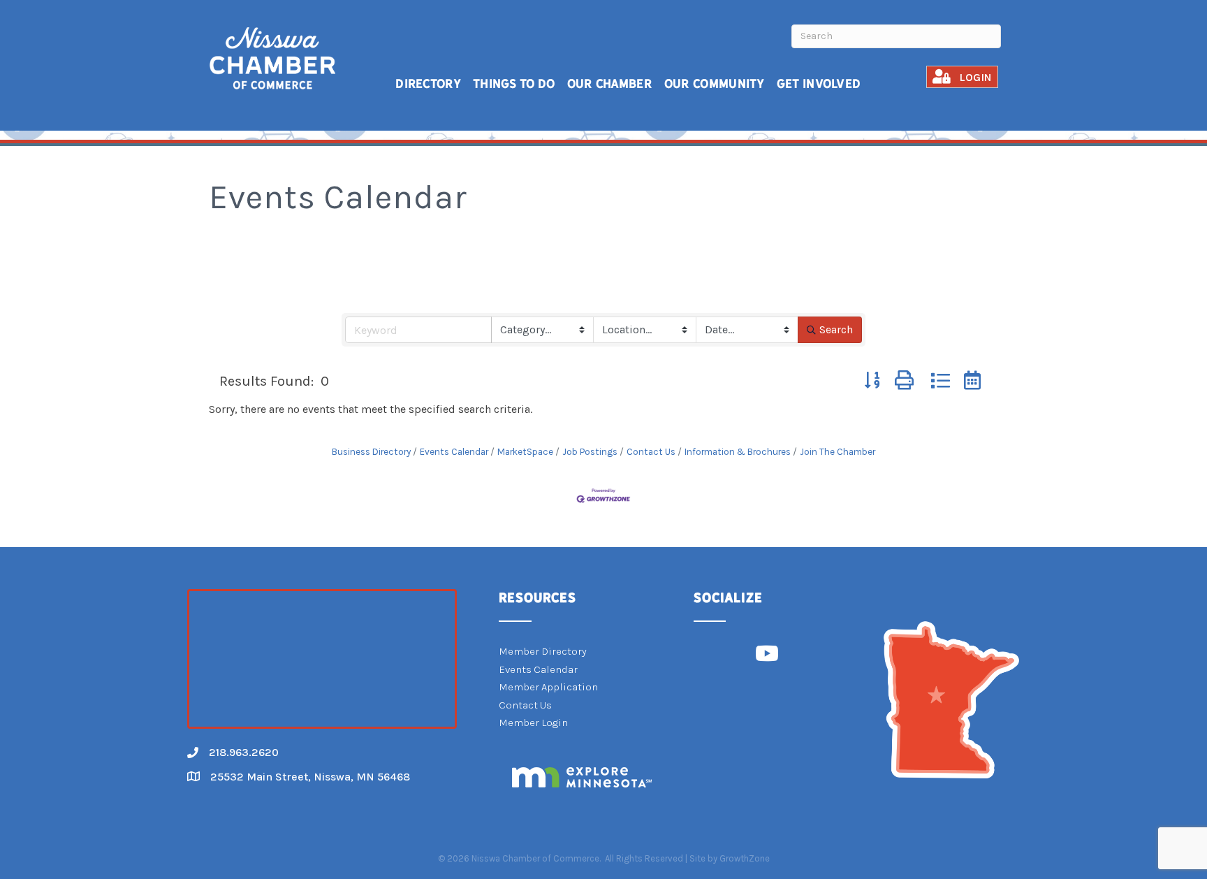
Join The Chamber (837, 451)
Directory (428, 83)
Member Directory (543, 651)
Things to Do (514, 83)
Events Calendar (454, 451)
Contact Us (651, 451)
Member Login (533, 722)
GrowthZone (744, 858)
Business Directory (371, 451)
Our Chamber (609, 83)
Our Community (714, 83)
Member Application (548, 687)
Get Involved (819, 83)
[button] (872, 381)
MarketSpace (525, 451)
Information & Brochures (738, 451)
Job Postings (589, 451)
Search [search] (836, 329)
